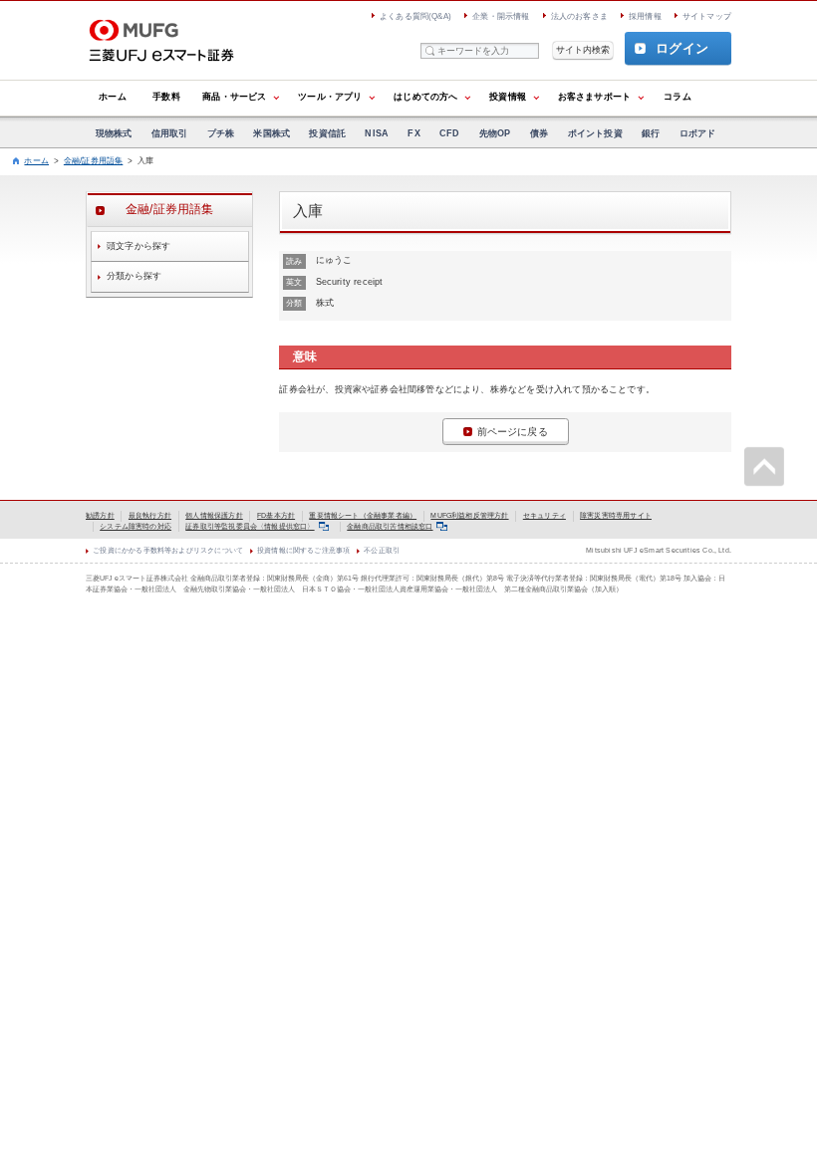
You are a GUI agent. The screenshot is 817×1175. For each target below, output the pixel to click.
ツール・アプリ (330, 97)
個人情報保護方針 (213, 515)
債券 (539, 133)
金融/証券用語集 (93, 160)
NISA (377, 133)
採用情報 (645, 16)
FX (413, 133)
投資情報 (507, 97)
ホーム (113, 97)
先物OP (495, 133)
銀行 (651, 133)
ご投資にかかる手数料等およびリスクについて (168, 550)
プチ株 (221, 133)
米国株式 (271, 133)
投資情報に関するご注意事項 (303, 550)
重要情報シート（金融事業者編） (362, 515)
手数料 (166, 97)
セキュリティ (544, 515)
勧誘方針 (100, 515)
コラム (677, 97)
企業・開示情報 (500, 16)
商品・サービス (234, 97)
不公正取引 (382, 550)
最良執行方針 (150, 515)
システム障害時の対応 (135, 526)
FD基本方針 (276, 515)
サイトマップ (706, 16)
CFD (449, 133)
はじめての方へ (425, 97)
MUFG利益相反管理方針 (469, 515)
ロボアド (698, 133)
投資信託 (327, 133)
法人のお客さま (579, 16)
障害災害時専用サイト (616, 515)
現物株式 (114, 133)
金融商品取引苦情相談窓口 (389, 526)
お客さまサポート (594, 97)
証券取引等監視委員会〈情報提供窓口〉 (249, 526)
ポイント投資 (595, 133)
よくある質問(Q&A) (415, 16)
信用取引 (169, 133)
